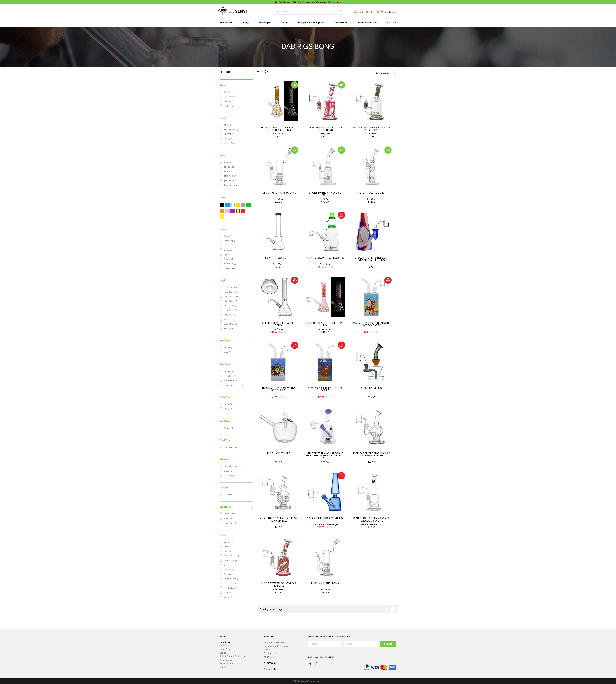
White (227, 597)
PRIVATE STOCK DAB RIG (278, 257)
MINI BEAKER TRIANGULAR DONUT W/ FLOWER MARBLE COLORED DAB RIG (325, 455)
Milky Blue (229, 583)
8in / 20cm (229, 328)
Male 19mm (229, 523)
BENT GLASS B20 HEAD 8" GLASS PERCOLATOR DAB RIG (371, 519)
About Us (269, 656)
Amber (227, 542)
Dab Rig (227, 96)
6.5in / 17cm (229, 310)
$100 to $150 (230, 176)
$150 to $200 (230, 181)
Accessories (341, 22)
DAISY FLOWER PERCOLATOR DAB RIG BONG (278, 584)
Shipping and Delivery (275, 642)
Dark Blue (228, 569)
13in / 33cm (229, 301)
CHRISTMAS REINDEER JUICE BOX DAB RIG (324, 389)
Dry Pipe (228, 101)
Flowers (227, 259)
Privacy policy (271, 653)
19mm (227, 409)
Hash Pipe (228, 106)
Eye (226, 254)
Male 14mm (229, 447)
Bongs (246, 22)
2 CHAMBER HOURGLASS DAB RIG (325, 518)
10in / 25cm (229, 287)
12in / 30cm (229, 296)
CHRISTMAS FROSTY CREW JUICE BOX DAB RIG (278, 389)
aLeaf (227, 125)
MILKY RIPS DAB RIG (371, 388)
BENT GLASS (230, 129)
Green (227, 574)
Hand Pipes (265, 22)
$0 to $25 (228, 162)
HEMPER (228, 134)
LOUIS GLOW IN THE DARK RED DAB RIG (325, 324)
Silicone (227, 475)
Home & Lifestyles (367, 22)
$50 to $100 (229, 171)
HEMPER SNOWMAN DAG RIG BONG (325, 257)
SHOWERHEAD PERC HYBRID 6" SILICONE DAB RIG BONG (371, 259)
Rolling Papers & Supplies (311, 22)
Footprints (229, 263)
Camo (227, 565)
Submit (388, 644)
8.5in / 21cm (229, 324)
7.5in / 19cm (229, 319)
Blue (226, 551)
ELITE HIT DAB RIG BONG (371, 192)
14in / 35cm (229, 305)
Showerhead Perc (232, 385)
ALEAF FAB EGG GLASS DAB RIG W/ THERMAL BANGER (278, 519)
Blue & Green (230, 556)
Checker (228, 245)
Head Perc (229, 371)
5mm (226, 347)
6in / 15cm (229, 314)
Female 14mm (230, 514)
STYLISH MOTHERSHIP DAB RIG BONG (325, 194)
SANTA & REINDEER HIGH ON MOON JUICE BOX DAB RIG (371, 324)
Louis (226, 138)
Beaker (227, 92)
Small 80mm (230, 592)
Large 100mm (230, 578)
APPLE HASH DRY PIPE (278, 453)
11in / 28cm (229, 292)
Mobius (227, 143)
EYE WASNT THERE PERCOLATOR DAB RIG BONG (325, 128)
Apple (227, 236)
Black (226, 546)
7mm (226, 352)
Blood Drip (229, 240)
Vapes (284, 22)
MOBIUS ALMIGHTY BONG (325, 583)
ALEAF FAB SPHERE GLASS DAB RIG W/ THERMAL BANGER (371, 454)
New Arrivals (226, 22)
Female (227, 428)
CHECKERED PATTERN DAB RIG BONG (278, 324)
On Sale (227, 494)
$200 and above (232, 185)
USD (388, 12)
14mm (227, 404)
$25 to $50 (229, 167)
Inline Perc (229, 376)
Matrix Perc (229, 380)
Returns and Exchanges (276, 646)
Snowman (228, 268)
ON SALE (391, 22)
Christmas (229, 250)
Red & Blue (229, 588)
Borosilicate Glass (232, 466)
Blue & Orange (231, 560)
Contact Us (270, 669)
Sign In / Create (365, 11)
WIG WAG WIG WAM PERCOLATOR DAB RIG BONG (371, 128)
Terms (267, 649)
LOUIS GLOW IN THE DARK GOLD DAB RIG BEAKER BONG (278, 128)
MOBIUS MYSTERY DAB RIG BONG (278, 192)
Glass (227, 471)
